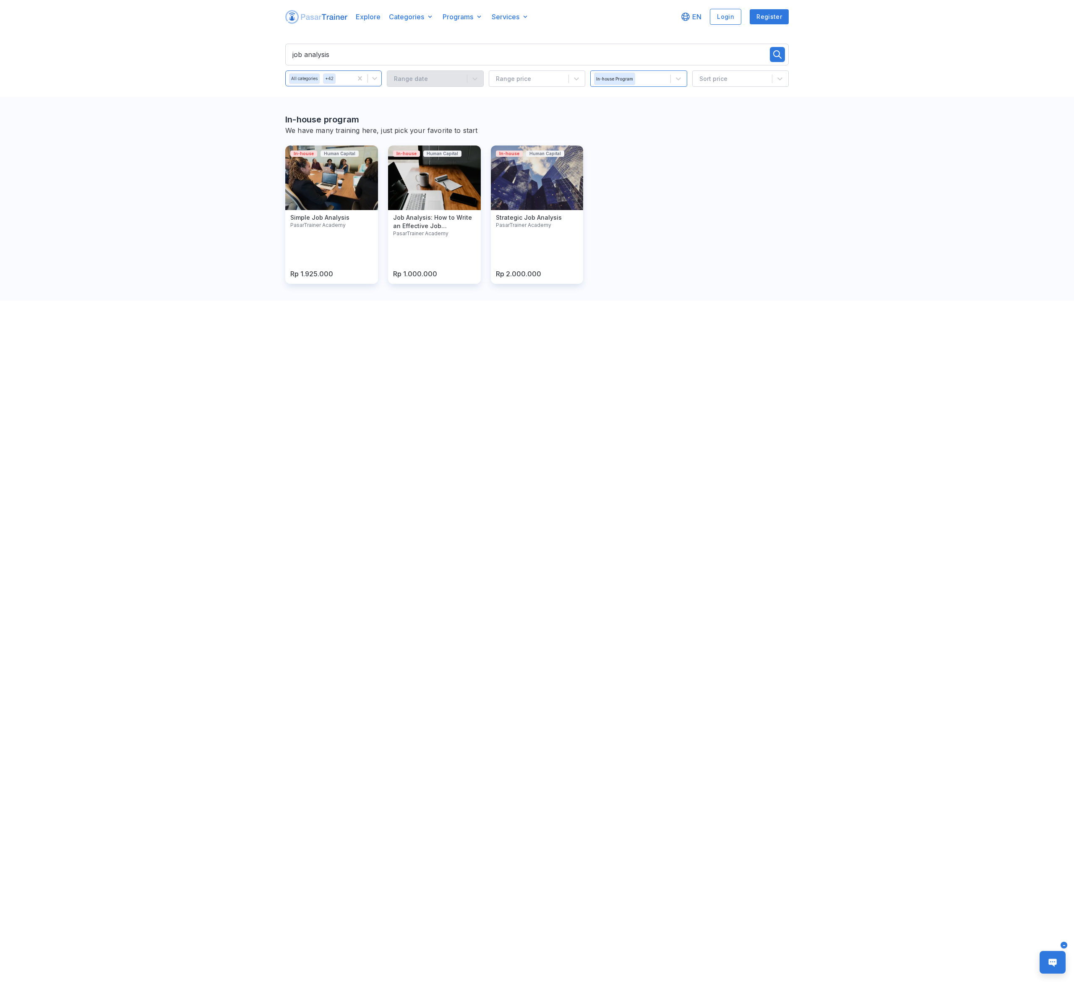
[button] (316, 17)
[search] (777, 54)
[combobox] (341, 78)
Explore (368, 17)
